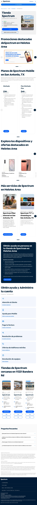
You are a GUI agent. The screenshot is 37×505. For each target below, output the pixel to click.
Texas (9, 8)
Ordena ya (31, 1)
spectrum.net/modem (25, 457)
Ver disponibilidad (18, 4)
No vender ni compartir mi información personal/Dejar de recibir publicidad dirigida (13, 496)
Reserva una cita (7, 279)
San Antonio (13, 8)
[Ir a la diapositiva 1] (17, 66)
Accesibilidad (3, 494)
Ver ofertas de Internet (8, 234)
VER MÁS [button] (4, 485)
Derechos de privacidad (4, 493)
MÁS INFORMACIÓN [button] (7, 487)
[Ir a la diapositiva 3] (19, 66)
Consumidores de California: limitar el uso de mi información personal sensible (12, 497)
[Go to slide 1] (18, 180)
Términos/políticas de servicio (5, 498)
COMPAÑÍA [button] (5, 482)
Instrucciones (6, 411)
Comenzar (6, 131)
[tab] (18, 483)
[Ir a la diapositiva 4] (20, 66)
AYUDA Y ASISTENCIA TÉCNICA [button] (11, 490)
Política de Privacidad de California (6, 495)
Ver (6, 417)
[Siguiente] (35, 57)
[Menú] (1, 1)
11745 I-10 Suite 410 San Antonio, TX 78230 (7, 398)
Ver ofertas (23, 234)
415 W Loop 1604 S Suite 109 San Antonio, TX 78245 (30, 398)
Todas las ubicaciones (4, 8)
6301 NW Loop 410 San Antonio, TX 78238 (18, 398)
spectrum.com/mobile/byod (18, 463)
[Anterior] (1, 57)
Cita (6, 414)
